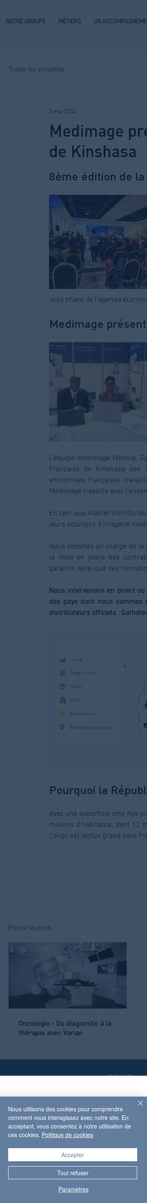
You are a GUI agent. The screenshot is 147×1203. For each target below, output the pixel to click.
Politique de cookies (67, 1135)
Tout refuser (73, 1173)
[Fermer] (135, 1108)
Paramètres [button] (73, 1189)
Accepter (72, 1155)
